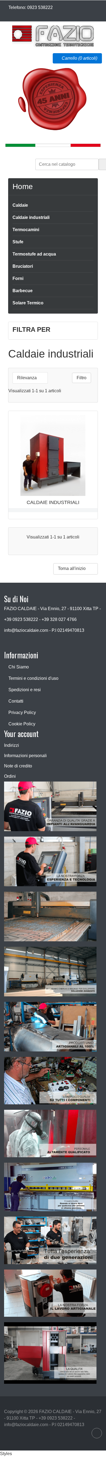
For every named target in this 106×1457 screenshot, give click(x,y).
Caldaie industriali (31, 217)
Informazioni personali (25, 755)
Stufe (18, 242)
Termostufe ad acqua (34, 254)
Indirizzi (11, 745)
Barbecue (23, 290)
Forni (18, 278)
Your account (21, 733)
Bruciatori (23, 266)
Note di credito (18, 766)
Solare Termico (28, 303)
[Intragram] (9, 14)
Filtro (81, 377)
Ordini (10, 776)
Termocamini (26, 229)
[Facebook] (5, 14)
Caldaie (20, 205)
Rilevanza (29, 377)
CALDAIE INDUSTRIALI (53, 502)
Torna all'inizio (75, 568)
